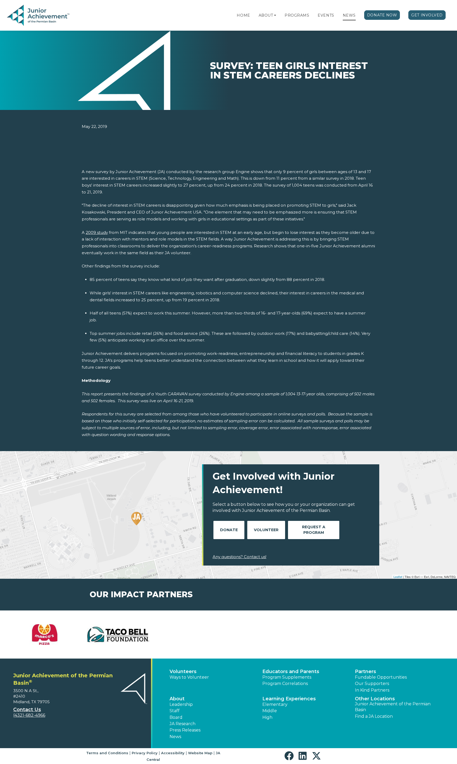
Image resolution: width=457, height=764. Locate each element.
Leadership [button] (181, 704)
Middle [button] (269, 710)
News (349, 15)
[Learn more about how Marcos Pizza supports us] (44, 634)
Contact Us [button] (27, 709)
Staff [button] (175, 710)
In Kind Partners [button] (372, 690)
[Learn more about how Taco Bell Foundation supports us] (118, 634)
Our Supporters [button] (372, 683)
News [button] (175, 736)
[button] (275, 15)
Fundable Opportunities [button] (381, 677)
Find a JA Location (374, 716)
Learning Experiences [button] (289, 698)
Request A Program (313, 530)
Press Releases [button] (185, 730)
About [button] (177, 698)
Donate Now (382, 15)
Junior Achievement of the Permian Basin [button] (393, 706)
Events (326, 15)
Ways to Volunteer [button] (189, 677)
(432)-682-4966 (29, 715)
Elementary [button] (274, 704)
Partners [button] (365, 671)
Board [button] (176, 717)
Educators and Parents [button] (290, 671)
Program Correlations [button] (285, 683)
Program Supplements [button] (286, 677)
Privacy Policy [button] (145, 753)
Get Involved (427, 15)
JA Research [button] (182, 723)
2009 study (97, 232)
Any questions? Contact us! (239, 556)
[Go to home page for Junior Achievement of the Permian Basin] (38, 16)
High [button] (267, 717)
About (266, 15)
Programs (297, 15)
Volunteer (266, 529)
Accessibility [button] (173, 753)
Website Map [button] (200, 753)
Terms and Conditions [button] (107, 753)
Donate (229, 529)
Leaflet (398, 577)
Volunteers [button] (183, 671)
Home (243, 15)
